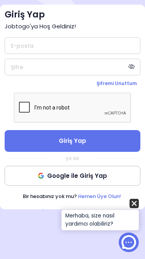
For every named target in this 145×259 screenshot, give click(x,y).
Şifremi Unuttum (117, 83)
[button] (100, 215)
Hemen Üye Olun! (99, 196)
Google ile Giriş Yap (77, 176)
